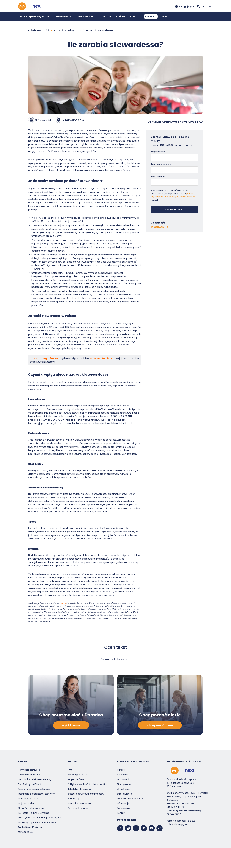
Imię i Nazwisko (158, 151)
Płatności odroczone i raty (32, 808)
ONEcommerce (63, 16)
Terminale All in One (29, 774)
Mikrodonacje (25, 832)
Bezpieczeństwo (76, 779)
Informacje (123, 803)
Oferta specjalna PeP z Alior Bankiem (38, 822)
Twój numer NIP (158, 176)
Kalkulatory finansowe (79, 789)
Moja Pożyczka (26, 803)
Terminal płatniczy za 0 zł (34, 16)
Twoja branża (85, 16)
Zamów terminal (174, 209)
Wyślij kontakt (71, 725)
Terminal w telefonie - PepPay (34, 779)
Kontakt (135, 16)
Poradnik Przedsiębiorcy (67, 30)
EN (210, 6)
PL (204, 6)
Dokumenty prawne (78, 808)
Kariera (120, 16)
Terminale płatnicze (29, 769)
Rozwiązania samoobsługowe (34, 789)
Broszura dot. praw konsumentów (86, 793)
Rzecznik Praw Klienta (79, 803)
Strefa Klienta (124, 793)
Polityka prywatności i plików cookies (87, 784)
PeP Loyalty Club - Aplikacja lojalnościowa (40, 817)
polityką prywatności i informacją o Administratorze (173, 195)
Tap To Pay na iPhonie (30, 784)
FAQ (70, 769)
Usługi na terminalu (28, 798)
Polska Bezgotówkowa (46, 358)
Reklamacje (74, 798)
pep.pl (63, 603)
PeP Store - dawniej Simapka (33, 812)
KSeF (164, 16)
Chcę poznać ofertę (160, 725)
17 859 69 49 (159, 227)
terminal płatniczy (101, 358)
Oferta (104, 16)
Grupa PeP (122, 774)
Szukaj (198, 6)
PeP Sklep (150, 16)
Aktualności (123, 789)
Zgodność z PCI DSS (78, 774)
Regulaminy (123, 808)
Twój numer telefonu (161, 164)
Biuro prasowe (124, 784)
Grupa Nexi (123, 779)
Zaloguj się (185, 6)
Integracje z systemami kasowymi (36, 793)
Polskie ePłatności (38, 30)
